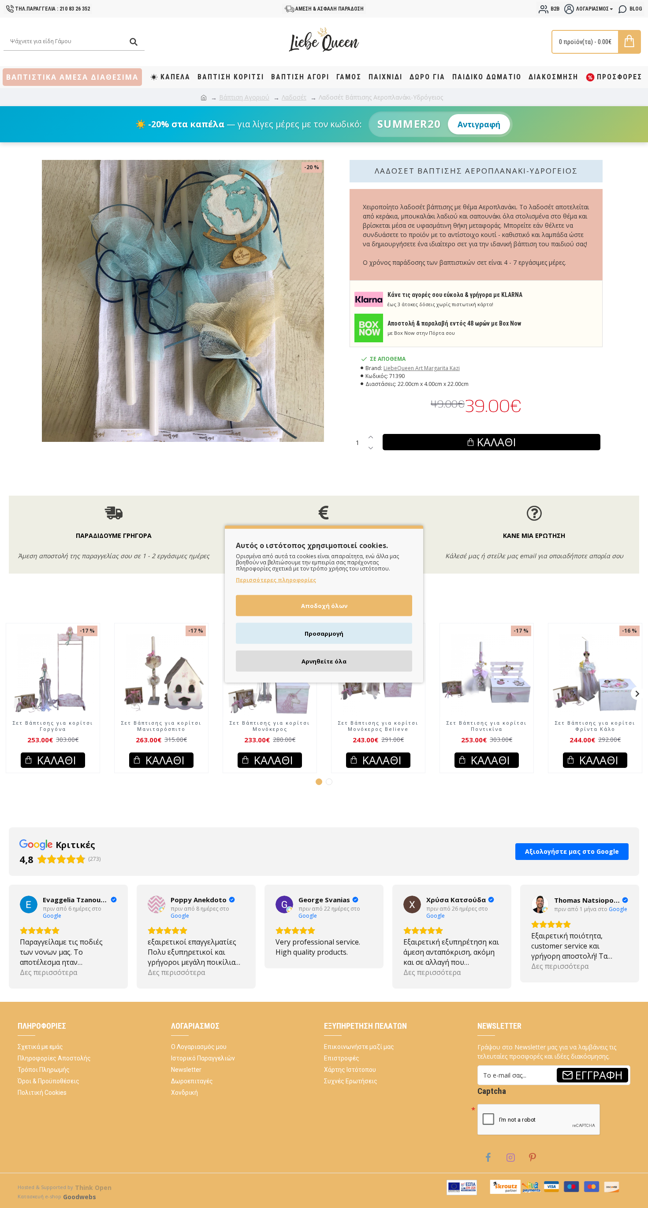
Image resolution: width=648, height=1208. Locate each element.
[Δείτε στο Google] (28, 904)
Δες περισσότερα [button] (48, 972)
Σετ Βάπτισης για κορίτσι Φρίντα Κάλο (595, 726)
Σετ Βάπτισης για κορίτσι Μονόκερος (270, 726)
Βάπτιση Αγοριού (244, 97)
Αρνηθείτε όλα (324, 661)
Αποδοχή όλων (324, 606)
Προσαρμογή (324, 633)
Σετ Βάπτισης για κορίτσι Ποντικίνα (487, 726)
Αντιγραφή (479, 124)
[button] (10, 693)
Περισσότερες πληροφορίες (276, 580)
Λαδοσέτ (294, 97)
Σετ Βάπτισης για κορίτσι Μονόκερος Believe (378, 726)
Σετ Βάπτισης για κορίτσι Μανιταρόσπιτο (161, 726)
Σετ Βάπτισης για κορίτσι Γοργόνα (53, 726)
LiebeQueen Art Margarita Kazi (422, 368)
